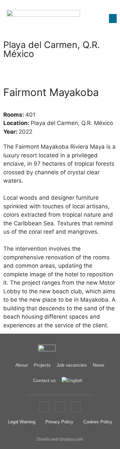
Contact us (44, 380)
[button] (113, 18)
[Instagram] (60, 407)
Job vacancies (72, 365)
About (21, 365)
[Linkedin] (75, 407)
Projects (42, 365)
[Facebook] (44, 407)
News (98, 365)
